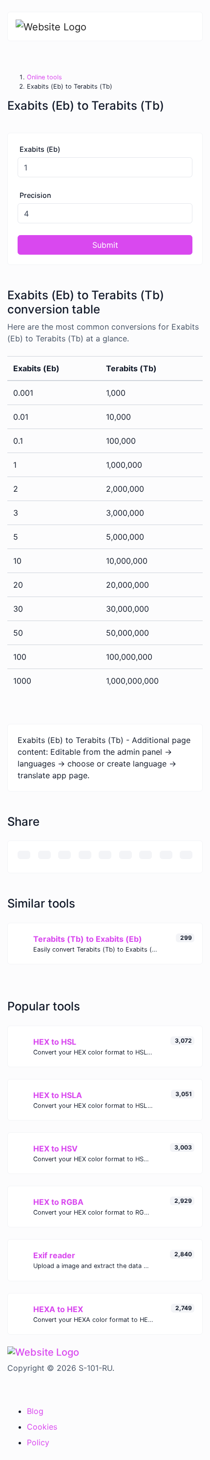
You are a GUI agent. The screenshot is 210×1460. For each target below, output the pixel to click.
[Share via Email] (24, 855)
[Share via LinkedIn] (125, 855)
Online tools (44, 77)
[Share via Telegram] (186, 855)
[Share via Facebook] (64, 855)
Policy (38, 1442)
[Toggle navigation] (188, 26)
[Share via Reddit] (145, 855)
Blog (35, 1411)
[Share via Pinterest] (105, 855)
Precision (35, 195)
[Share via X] (85, 855)
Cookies (42, 1427)
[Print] (44, 855)
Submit (105, 245)
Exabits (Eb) (40, 149)
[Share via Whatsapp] (166, 855)
